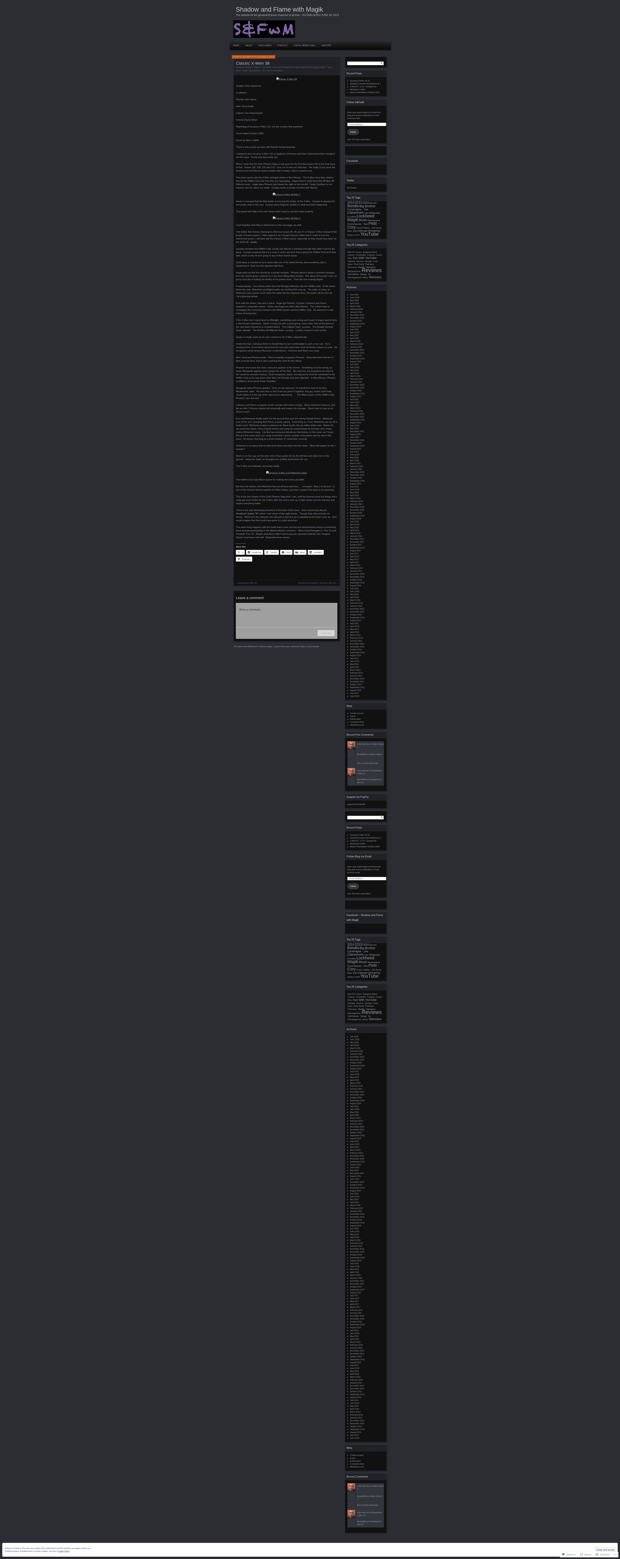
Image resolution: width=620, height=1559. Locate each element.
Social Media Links (304, 45)
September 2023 (357, 393)
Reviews (249, 67)
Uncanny (374, 230)
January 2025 (356, 347)
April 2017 (354, 562)
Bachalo (373, 203)
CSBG (366, 213)
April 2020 (354, 460)
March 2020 (355, 463)
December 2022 (357, 414)
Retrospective (354, 271)
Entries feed (355, 719)
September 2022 (357, 420)
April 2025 (354, 338)
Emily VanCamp (371, 763)
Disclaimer (264, 45)
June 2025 (354, 332)
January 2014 (356, 676)
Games (351, 261)
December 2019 (357, 472)
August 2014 (355, 655)
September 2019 (357, 481)
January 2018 (356, 536)
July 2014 (354, 658)
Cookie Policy (64, 1551)
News (350, 264)
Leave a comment (274, 71)
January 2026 (356, 312)
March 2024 (355, 376)
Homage (368, 261)
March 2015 (355, 635)
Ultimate (362, 231)
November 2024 (357, 353)
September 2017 (357, 548)
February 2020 (356, 466)
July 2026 (354, 295)
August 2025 (355, 327)
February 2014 (356, 673)
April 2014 (354, 667)
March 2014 (355, 670)
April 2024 (354, 373)
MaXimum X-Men (357, 89)
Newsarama (374, 220)
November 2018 (357, 510)
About (249, 45)
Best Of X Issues (355, 252)
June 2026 (354, 297)
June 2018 (354, 524)
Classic (297, 67)
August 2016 (355, 585)
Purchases (352, 267)
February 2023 (356, 411)
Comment (326, 633)
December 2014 (357, 644)
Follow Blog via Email (359, 856)
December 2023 (357, 385)
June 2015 (354, 626)
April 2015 (354, 632)
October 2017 (356, 545)
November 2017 (357, 542)
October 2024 (356, 356)
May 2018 (354, 527)
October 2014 (356, 649)
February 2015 (356, 638)
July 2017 (354, 553)
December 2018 (357, 507)
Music (363, 220)
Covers (379, 255)
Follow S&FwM (355, 102)
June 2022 (354, 425)
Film (350, 258)
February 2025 (356, 344)
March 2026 (355, 306)
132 (263, 67)
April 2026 (354, 303)
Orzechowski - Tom (257, 71)
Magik (352, 219)
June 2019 (354, 489)
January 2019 (356, 504)
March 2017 (355, 565)
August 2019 (355, 484)
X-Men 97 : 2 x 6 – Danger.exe (363, 87)
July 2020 (354, 452)
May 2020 (354, 457)
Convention (361, 255)
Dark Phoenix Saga (310, 67)
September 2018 (357, 516)
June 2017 (354, 556)
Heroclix (359, 261)
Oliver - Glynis (242, 71)
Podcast (282, 45)
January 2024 (356, 382)
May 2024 (354, 370)
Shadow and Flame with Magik (279, 9)
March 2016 (355, 600)
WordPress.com (357, 725)
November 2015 (357, 612)
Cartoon (351, 255)
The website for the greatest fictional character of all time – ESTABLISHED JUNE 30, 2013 (287, 15)
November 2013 (357, 681)
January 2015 (356, 641)
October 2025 (356, 321)
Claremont (288, 67)
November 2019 (357, 475)
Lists (375, 261)
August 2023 (355, 396)
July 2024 (354, 364)
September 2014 (357, 652)
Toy (369, 274)
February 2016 (356, 603)
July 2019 (354, 487)
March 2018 (355, 533)
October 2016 (356, 580)
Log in (353, 716)
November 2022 (357, 417)
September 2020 (357, 446)
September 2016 (357, 583)
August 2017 (355, 551)
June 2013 (354, 696)
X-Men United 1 (376, 754)
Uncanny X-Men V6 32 (360, 81)
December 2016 (357, 574)
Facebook (352, 161)
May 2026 (354, 300)
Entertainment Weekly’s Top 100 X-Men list (317, 583)
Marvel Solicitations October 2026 (365, 92)
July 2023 (354, 399)
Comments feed (357, 722)
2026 (366, 202)
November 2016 (357, 577)
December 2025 (357, 315)
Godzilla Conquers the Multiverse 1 (365, 84)
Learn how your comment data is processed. (296, 646)
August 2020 (355, 449)
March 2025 (355, 341)
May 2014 (354, 664)
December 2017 (357, 539)
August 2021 (355, 434)
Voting (365, 277)
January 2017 (356, 571)
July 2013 (354, 693)
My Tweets (351, 188)
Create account (356, 713)
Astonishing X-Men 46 (247, 583)
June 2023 (354, 402)
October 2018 (356, 513)
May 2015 (354, 629)
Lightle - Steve (326, 67)
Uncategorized (354, 277)
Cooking (371, 255)
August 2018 (355, 519)
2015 (359, 202)
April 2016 (354, 597)
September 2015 (357, 617)
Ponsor (359, 228)
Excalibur (351, 216)
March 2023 (355, 408)
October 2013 (356, 684)
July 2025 (354, 329)
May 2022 (354, 428)
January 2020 (356, 469)
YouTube (369, 234)
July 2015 (354, 623)
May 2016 (354, 594)
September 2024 (357, 359)
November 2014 (357, 647)
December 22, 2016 (265, 57)
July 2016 (354, 588)
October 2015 (356, 615)
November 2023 (357, 388)
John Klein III (247, 57)
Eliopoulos (374, 213)
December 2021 (357, 431)
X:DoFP (357, 235)
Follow (353, 132)
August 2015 (355, 620)
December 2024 (357, 350)
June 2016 (354, 591)
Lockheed (365, 216)
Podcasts (369, 264)
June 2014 (354, 661)
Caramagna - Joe (357, 209)
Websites (375, 277)
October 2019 (356, 478)
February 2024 (356, 379)
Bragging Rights (370, 252)
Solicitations (353, 274)
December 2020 (357, 440)
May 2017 (354, 559)
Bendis (353, 206)
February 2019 (356, 501)
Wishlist (350, 235)
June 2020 (354, 455)
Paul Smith (359, 264)
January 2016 (356, 606)
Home (236, 45)
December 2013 (357, 679)
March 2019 (355, 498)
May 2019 (354, 492)
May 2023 (354, 405)
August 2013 (355, 690)
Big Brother (367, 206)
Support (326, 45)
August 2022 (355, 423)
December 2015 (357, 609)
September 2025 (357, 324)
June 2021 (354, 437)
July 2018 (354, 521)
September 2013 (357, 687)
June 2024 (354, 367)
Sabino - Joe (369, 228)
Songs (363, 274)
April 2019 (354, 495)
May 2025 (354, 335)
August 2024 (355, 361)
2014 (350, 202)
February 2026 (356, 309)
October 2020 (356, 443)
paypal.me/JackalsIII (356, 804)
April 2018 (354, 530)
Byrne (280, 67)
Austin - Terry (271, 67)
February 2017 (356, 568)
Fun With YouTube (365, 258)
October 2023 (356, 391)
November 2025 (357, 318)
